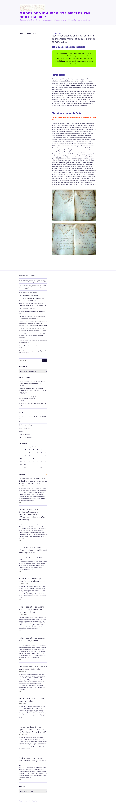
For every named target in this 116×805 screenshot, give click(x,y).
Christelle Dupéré (23, 351)
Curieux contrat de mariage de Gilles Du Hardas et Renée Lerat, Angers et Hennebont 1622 (32, 287)
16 (25, 458)
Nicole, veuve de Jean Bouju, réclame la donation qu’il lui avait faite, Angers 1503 (33, 550)
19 (37, 458)
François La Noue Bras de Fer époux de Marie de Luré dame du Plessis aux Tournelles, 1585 (32, 729)
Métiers (21, 431)
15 (21, 458)
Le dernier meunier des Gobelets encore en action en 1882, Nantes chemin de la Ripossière (32, 335)
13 (41, 455)
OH (20, 280)
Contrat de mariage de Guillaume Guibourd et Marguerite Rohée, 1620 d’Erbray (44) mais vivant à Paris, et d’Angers (33, 390)
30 (25, 464)
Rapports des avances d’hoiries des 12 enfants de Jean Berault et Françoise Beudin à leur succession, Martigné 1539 (33, 323)
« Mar (24, 467)
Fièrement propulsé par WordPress (28, 801)
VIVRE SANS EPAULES (25, 437)
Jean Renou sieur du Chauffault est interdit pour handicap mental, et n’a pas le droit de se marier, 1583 (73, 38)
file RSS (22, 474)
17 (29, 458)
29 (21, 464)
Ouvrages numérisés (24, 434)
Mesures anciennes (24, 428)
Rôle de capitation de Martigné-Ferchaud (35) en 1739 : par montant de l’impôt (32, 609)
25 (33, 461)
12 (37, 455)
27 (41, 461)
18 (33, 458)
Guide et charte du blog (30, 292)
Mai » (41, 467)
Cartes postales (23, 422)
